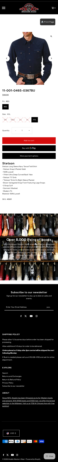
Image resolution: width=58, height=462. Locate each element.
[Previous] (7, 58)
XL (27, 120)
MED (13, 120)
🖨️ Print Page (47, 22)
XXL (34, 120)
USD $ (13, 433)
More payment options (29, 156)
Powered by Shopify (33, 459)
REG (5, 107)
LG (20, 120)
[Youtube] (31, 316)
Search (5, 373)
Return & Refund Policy (11, 380)
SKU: (4, 199)
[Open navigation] (9, 8)
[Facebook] (21, 316)
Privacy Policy (7, 383)
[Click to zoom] (51, 36)
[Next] (51, 58)
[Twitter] (26, 316)
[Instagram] (36, 316)
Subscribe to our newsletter (13, 386)
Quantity (5, 130)
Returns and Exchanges (11, 376)
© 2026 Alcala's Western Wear (13, 459)
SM (5, 120)
